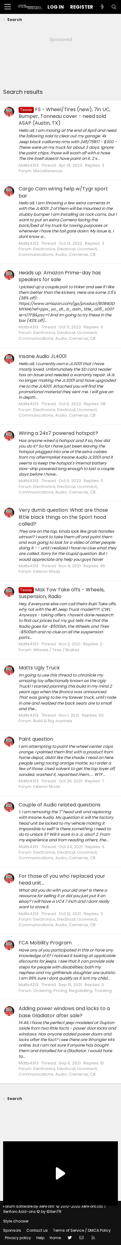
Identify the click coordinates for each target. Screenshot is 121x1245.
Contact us (37, 1230)
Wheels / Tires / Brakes (56, 650)
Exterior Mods (46, 571)
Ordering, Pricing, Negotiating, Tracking (72, 990)
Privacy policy (18, 1237)
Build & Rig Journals (52, 721)
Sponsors (12, 1230)
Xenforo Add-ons (32, 1211)
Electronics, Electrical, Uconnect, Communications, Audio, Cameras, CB (58, 251)
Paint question (36, 739)
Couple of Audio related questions (60, 804)
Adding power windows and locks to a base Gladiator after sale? (64, 1012)
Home (55, 1237)
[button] (7, 7)
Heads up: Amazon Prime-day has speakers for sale (60, 276)
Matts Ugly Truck (39, 667)
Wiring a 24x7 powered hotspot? (58, 433)
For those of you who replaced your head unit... (62, 879)
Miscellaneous (47, 171)
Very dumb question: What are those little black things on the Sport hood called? (63, 516)
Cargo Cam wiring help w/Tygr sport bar (63, 192)
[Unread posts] (102, 7)
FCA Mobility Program (45, 942)
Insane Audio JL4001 (43, 356)
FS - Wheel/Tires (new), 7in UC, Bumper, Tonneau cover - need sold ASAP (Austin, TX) (64, 116)
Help (40, 1237)
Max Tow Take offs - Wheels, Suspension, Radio (62, 593)
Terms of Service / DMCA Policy (82, 1230)
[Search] (114, 7)
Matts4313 (28, 165)
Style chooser (16, 1221)
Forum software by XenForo (53, 1206)
